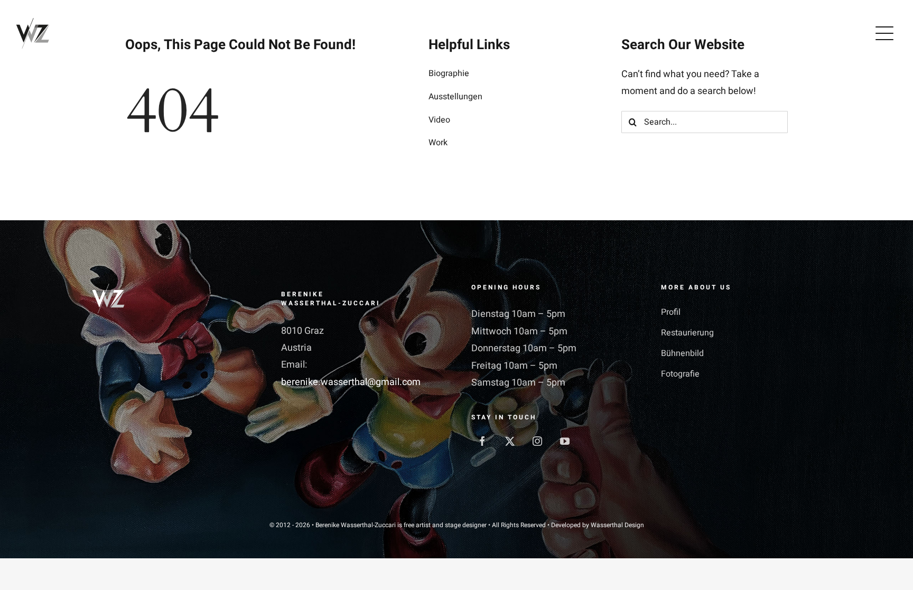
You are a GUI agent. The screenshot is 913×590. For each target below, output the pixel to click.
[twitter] (510, 441)
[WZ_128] (33, 21)
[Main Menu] (884, 33)
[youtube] (565, 441)
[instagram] (537, 441)
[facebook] (482, 441)
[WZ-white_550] (108, 288)
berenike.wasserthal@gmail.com (351, 382)
